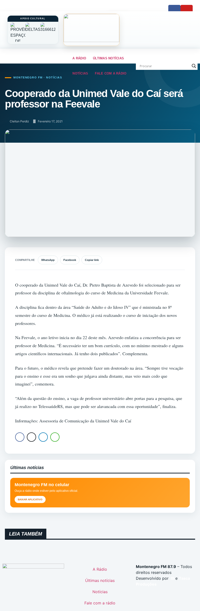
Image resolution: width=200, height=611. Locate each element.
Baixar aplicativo (30, 499)
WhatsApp (48, 259)
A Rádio (79, 58)
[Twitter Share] (31, 437)
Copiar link (92, 259)
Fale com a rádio (110, 73)
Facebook (69, 259)
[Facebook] (174, 11)
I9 (172, 578)
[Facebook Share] (19, 437)
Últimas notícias (108, 58)
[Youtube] (186, 11)
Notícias (80, 73)
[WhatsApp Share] (55, 437)
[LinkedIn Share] (43, 437)
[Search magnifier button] (193, 66)
